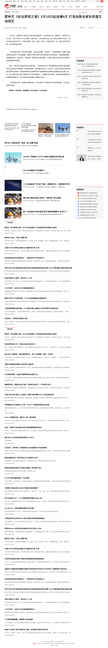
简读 (72, 1)
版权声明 (57, 643)
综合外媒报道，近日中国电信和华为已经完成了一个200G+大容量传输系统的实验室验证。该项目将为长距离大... (38, 521)
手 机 (62, 6)
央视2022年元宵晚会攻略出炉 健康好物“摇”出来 (22, 248)
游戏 (22, 1)
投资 (42, 1)
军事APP (77, 1)
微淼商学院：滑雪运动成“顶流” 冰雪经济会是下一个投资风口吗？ (28, 384)
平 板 (70, 6)
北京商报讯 (8, 440)
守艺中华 (55, 1)
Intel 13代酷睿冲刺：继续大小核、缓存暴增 (20, 417)
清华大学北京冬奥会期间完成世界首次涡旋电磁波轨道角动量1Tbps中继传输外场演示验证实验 (38, 268)
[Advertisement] (33, 118)
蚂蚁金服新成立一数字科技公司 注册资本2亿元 (21, 458)
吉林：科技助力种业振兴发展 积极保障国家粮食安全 (23, 427)
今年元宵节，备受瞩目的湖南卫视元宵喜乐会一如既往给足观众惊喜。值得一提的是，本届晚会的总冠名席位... (37, 377)
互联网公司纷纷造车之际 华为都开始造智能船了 (22, 488)
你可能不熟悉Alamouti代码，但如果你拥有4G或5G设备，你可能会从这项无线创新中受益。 (32, 511)
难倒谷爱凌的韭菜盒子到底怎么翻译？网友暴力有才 (23, 468)
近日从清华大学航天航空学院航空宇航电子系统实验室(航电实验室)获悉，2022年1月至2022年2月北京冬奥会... (38, 271)
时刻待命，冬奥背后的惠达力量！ (17, 318)
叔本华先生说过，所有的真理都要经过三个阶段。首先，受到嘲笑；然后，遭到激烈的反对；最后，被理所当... (37, 240)
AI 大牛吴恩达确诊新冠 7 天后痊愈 (17, 478)
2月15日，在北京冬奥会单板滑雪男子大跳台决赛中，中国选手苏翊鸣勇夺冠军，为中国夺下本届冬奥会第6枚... (38, 562)
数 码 (55, 6)
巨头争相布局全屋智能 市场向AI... (89, 198)
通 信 (48, 6)
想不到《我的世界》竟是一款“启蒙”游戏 (21, 143)
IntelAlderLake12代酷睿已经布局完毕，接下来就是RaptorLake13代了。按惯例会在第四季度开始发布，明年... (37, 420)
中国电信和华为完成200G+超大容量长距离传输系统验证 (25, 518)
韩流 (68, 1)
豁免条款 (62, 643)
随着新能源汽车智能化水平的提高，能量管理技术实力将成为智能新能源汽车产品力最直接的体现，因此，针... (37, 291)
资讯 (10, 1)
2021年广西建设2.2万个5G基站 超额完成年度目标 (43, 157)
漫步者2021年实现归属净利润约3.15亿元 (19, 437)
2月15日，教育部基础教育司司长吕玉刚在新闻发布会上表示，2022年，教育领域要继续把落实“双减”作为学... (37, 501)
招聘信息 (53, 643)
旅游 (30, 1)
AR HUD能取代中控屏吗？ (34, 170)
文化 (50, 1)
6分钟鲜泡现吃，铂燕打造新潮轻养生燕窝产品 (21, 374)
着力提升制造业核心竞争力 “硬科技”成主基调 (42, 198)
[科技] (10, 6)
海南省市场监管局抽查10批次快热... (89, 204)
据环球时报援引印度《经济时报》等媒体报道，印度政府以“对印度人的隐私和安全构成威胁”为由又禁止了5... (37, 397)
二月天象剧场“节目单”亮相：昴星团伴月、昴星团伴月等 (46, 184)
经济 (34, 1)
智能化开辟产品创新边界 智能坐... (89, 206)
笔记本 (78, 6)
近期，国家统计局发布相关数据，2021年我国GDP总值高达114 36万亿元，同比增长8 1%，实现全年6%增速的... (38, 347)
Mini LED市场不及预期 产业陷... (88, 201)
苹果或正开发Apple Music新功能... (89, 212)
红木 (64, 1)
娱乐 (38, 1)
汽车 (18, 1)
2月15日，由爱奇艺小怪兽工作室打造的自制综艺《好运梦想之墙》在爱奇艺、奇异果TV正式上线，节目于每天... (38, 230)
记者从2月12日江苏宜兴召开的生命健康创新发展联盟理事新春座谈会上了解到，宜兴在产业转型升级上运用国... (38, 451)
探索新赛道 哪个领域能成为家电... (89, 193)
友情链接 (67, 643)
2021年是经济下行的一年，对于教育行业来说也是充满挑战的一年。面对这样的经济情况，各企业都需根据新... (38, 281)
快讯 (17, 12)
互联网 (33, 6)
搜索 (100, 11)
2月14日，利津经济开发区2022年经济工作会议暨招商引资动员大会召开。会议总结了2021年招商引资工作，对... (38, 572)
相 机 (85, 6)
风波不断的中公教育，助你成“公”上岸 (18, 278)
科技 (26, 1)
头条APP (83, 1)
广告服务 (43, 643)
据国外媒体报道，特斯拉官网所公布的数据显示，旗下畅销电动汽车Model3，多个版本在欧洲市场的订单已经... (38, 531)
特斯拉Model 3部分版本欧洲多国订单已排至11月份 (23, 528)
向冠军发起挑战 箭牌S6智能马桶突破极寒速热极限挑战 (24, 559)
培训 (46, 1)
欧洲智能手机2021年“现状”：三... (89, 215)
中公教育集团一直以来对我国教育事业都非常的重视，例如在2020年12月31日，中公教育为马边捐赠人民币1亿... (38, 622)
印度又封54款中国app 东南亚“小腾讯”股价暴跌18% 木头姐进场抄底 (29, 394)
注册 (97, 1)
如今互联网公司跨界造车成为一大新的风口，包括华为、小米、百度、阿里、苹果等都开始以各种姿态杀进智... (37, 491)
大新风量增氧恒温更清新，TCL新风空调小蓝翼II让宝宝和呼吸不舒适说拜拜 (31, 308)
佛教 (60, 1)
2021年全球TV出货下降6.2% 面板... (89, 195)
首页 (6, 1)
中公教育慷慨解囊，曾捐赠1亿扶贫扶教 (19, 619)
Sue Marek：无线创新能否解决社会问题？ (20, 508)
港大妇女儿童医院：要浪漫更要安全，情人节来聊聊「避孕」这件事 (29, 354)
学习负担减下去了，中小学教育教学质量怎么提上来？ (24, 498)
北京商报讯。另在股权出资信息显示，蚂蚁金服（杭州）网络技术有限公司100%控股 (30, 461)
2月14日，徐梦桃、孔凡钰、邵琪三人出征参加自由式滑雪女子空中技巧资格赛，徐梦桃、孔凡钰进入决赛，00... (38, 632)
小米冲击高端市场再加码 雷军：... (89, 218)
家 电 (41, 6)
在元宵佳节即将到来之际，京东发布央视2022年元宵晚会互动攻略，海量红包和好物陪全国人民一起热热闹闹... (38, 251)
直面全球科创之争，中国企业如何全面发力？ (21, 344)
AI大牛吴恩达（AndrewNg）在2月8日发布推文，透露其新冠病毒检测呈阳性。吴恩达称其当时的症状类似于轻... (38, 481)
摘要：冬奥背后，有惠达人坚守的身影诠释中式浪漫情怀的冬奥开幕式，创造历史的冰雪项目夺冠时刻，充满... (37, 321)
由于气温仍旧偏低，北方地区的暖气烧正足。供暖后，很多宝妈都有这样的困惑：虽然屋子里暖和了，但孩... (37, 311)
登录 (102, 1)
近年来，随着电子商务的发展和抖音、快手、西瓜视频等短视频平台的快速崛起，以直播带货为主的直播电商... (37, 367)
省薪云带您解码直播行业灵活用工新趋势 (19, 364)
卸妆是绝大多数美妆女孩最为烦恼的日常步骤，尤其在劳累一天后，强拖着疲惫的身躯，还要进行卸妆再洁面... (37, 261)
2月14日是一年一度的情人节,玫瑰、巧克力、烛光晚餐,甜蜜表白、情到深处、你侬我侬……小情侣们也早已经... (38, 357)
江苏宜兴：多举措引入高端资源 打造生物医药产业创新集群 (26, 448)
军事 (14, 1)
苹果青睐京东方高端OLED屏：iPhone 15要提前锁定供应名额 (27, 405)
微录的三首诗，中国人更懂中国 (16, 237)
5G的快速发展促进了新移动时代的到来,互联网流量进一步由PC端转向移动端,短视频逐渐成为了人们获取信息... (38, 301)
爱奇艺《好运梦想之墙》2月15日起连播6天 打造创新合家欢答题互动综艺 (31, 227)
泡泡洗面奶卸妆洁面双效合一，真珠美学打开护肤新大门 (25, 258)
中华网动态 (72, 643)
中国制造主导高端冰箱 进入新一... (89, 209)
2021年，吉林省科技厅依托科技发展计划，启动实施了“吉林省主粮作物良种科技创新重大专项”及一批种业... (37, 430)
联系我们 (48, 643)
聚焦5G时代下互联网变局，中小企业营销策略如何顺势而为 (26, 298)
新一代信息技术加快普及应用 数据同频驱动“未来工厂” (45, 212)
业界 (79, 64)
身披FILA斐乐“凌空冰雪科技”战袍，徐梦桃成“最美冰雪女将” (27, 629)
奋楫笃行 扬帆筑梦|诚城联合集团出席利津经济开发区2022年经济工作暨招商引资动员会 (36, 569)
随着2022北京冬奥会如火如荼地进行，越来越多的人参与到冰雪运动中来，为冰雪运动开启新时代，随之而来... (38, 387)
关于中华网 (37, 643)
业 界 (25, 6)
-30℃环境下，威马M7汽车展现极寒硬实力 (20, 288)
